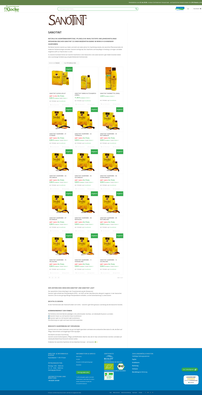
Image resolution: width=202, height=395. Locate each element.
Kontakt (78, 359)
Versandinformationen (81, 383)
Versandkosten (62, 101)
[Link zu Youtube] (148, 392)
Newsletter (78, 365)
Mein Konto (79, 356)
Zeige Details (66, 104)
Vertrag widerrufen (83, 372)
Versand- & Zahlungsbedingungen (84, 362)
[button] (191, 379)
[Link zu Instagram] (150, 392)
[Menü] (188, 9)
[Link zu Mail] (153, 392)
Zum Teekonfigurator (188, 369)
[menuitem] (188, 9)
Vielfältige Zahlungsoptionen (140, 356)
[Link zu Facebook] (145, 392)
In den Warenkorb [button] (55, 104)
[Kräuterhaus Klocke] (11, 8)
